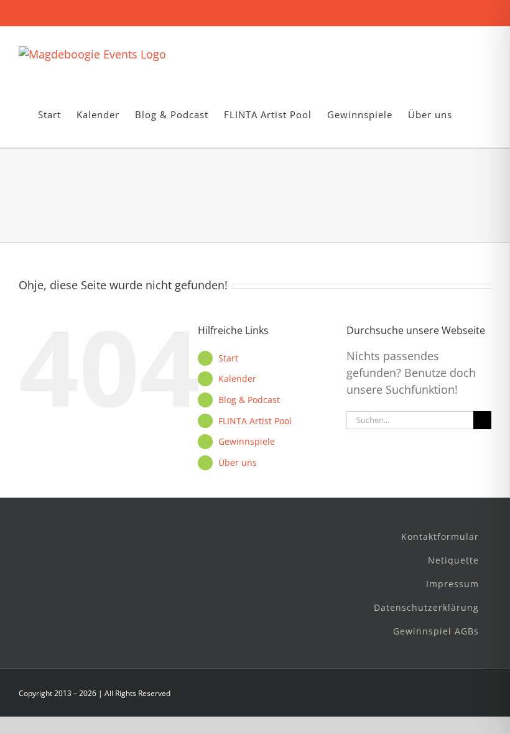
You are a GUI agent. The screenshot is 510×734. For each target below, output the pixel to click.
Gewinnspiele (246, 441)
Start (228, 358)
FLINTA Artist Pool (255, 421)
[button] (472, 114)
